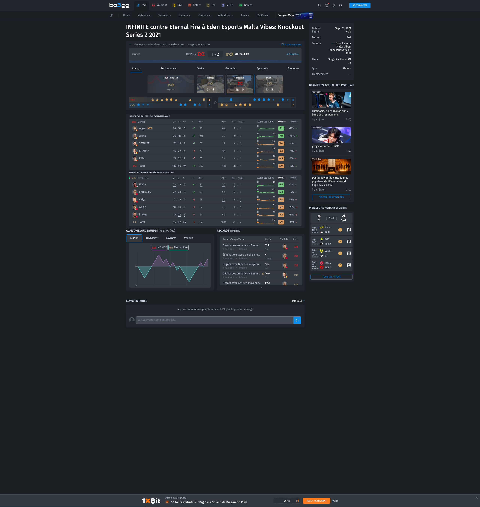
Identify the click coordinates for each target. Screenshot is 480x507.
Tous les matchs (331, 276)
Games (248, 5)
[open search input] (319, 5)
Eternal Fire (181, 247)
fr (340, 5)
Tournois (163, 15)
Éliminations (152, 238)
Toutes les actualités (331, 197)
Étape (315, 59)
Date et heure (316, 30)
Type (314, 68)
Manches (134, 238)
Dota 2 (197, 5)
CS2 (144, 5)
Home (126, 15)
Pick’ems (262, 15)
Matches (143, 15)
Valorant (162, 5)
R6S (180, 5)
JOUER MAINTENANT (316, 500)
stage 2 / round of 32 (199, 44)
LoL (214, 5)
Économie (188, 238)
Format (316, 37)
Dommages (171, 238)
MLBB (229, 5)
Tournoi (316, 43)
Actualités (224, 15)
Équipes (203, 15)
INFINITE (162, 247)
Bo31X (287, 500)
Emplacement (320, 74)
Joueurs (183, 15)
